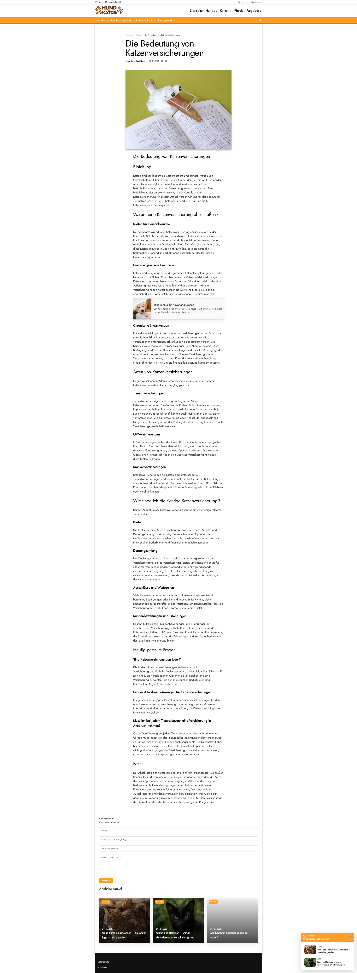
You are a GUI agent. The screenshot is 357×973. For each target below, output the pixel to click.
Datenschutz (243, 2)
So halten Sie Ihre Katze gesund (113, 20)
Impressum (256, 2)
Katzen (224, 10)
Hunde (210, 10)
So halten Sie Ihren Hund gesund (153, 20)
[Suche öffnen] (260, 20)
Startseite (196, 10)
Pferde (238, 10)
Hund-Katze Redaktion (135, 61)
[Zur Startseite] (109, 13)
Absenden (106, 880)
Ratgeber (252, 10)
